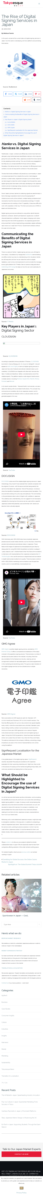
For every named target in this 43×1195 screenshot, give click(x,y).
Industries (5, 1029)
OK (21, 1188)
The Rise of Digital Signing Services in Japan (19, 20)
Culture (4, 1022)
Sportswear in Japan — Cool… (15, 916)
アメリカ (4, 1083)
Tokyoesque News (8, 1069)
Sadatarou (29, 254)
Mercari (12, 381)
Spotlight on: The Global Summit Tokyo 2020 (24, 864)
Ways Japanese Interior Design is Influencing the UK (19, 1118)
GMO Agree (5, 649)
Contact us (5, 983)
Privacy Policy (21, 1193)
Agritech (4, 995)
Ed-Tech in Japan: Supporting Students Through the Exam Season (21, 1126)
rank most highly (13, 366)
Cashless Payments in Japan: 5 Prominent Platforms (19, 1111)
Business (5, 1002)
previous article (26, 852)
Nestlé (32, 379)
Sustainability (6, 1062)
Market (4, 1049)
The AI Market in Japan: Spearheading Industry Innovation (21, 1095)
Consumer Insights (8, 1015)
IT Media (10, 321)
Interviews (5, 1042)
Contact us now (21, 1154)
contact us (9, 842)
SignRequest (32, 759)
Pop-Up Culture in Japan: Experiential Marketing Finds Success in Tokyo (20, 1103)
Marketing (5, 1056)
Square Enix (26, 379)
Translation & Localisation (10, 1076)
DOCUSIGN (5, 481)
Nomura (19, 379)
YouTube (12, 470)
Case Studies (6, 1009)
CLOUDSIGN (13, 356)
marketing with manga (8, 267)
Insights (4, 1036)
